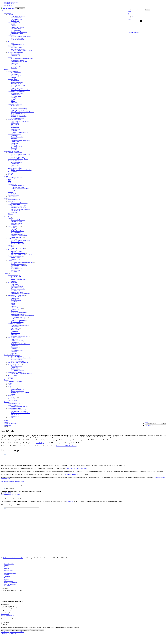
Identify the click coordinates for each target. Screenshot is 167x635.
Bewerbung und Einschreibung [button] (16, 91)
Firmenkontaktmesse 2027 (18, 206)
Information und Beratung (15, 308)
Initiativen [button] (10, 192)
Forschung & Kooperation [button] (11, 151)
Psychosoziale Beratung (17, 118)
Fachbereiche (11, 238)
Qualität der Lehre (16, 66)
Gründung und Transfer (17, 60)
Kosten (13, 99)
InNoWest (10, 173)
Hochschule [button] (7, 13)
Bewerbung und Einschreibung (16, 295)
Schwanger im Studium (17, 187)
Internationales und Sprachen (19, 61)
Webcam (6, 568)
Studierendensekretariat (17, 110)
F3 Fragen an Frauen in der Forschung (21, 170)
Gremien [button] (10, 41)
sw (129, 13)
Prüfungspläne (15, 123)
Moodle (6, 578)
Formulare (14, 102)
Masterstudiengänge (16, 83)
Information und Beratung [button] (15, 104)
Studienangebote (12, 282)
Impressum (7, 565)
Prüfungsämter (15, 124)
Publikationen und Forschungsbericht (18, 159)
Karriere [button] (6, 198)
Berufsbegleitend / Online (18, 85)
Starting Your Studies (17, 137)
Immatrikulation (15, 94)
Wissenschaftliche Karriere (15, 372)
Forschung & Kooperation (11, 355)
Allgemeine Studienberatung (19, 108)
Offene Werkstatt (12, 171)
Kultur (9, 181)
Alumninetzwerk (12, 196)
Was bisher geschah (16, 47)
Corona (13, 190)
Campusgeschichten (16, 19)
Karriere (6, 402)
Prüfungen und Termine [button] (14, 119)
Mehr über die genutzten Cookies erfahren (12, 632)
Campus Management (10, 584)
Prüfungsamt (69, 501)
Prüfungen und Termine (14, 323)
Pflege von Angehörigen (18, 185)
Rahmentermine (15, 55)
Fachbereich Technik (17, 38)
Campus (13, 25)
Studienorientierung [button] (13, 71)
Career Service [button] (12, 201)
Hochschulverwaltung (17, 30)
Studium (6, 273)
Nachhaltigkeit (15, 21)
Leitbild (13, 24)
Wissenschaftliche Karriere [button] (15, 168)
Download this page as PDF (16, 481)
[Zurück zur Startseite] (8, 8)
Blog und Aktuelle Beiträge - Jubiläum (21, 50)
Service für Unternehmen (14, 364)
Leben (6, 380)
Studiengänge (15, 80)
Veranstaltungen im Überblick (19, 76)
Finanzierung (14, 143)
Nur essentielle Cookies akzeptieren (20, 630)
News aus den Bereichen (18, 16)
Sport (9, 182)
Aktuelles (10, 218)
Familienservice (12, 388)
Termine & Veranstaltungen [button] (15, 52)
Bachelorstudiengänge (17, 82)
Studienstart (14, 135)
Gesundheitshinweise (13, 195)
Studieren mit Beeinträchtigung (19, 116)
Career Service (15, 141)
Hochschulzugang (16, 96)
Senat (12, 43)
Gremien (10, 245)
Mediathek (7, 576)
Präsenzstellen (15, 63)
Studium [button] (6, 69)
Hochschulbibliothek (17, 65)
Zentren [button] (10, 57)
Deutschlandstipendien (17, 167)
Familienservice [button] (12, 184)
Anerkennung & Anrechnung (19, 113)
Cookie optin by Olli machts (8, 633)
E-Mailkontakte (5, 614)
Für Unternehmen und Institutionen (20, 209)
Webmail (6, 574)
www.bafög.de (40, 443)
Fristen (13, 101)
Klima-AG (14, 193)
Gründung (14, 145)
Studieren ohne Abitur (17, 88)
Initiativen (10, 395)
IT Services (14, 68)
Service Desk (14, 107)
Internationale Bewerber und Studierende (22, 112)
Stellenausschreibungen (14, 199)
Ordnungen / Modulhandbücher (20, 132)
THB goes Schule (16, 72)
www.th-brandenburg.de (7, 615)
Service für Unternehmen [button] (14, 160)
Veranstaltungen (15, 54)
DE (133, 16)
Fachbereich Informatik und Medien (21, 36)
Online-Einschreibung (17, 93)
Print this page (5, 481)
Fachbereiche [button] (11, 35)
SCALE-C (11, 174)
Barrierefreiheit (8, 570)
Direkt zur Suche (8, 5)
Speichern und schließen (37, 630)
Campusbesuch (15, 74)
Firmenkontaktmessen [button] (14, 204)
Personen (6, 579)
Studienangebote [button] (12, 79)
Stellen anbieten (15, 165)
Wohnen (10, 179)
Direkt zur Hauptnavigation (11, 2)
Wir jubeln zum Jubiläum (18, 49)
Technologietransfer (16, 162)
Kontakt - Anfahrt (9, 564)
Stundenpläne (15, 127)
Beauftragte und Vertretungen (19, 32)
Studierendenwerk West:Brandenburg (66, 446)
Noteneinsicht (15, 126)
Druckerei (14, 148)
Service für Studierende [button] (14, 134)
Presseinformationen (16, 17)
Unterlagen (14, 97)
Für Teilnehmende (16, 210)
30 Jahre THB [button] (11, 46)
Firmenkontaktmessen (14, 408)
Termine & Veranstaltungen (15, 256)
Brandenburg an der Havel (15, 177)
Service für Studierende (14, 337)
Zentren (10, 260)
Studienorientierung (13, 275)
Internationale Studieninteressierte (20, 90)
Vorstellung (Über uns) (14, 226)
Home (6, 420)
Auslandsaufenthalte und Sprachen (20, 140)
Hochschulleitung (16, 28)
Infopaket (13, 77)
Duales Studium (15, 87)
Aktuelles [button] (10, 14)
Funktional (6, 622)
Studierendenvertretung (17, 44)
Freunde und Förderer (17, 33)
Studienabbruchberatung (18, 115)
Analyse (5, 624)
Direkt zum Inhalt (9, 3)
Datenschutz (7, 567)
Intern (129, 19)
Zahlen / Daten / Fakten (17, 27)
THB (2, 10)
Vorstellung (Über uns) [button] (14, 22)
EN (133, 17)
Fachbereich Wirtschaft (17, 39)
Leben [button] (6, 176)
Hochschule (7, 217)
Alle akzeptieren (5, 630)
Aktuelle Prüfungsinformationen (20, 121)
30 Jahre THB (11, 249)
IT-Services (14, 149)
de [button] (128, 14)
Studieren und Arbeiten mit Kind (20, 188)
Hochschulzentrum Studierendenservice (22, 58)
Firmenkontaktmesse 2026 (18, 207)
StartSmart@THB (16, 105)
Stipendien (14, 138)
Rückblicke (14, 212)
